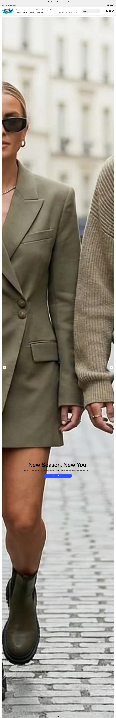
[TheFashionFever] (8, 11)
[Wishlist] (110, 11)
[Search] (97, 11)
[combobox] (91, 11)
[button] (3, 2)
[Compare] (107, 11)
